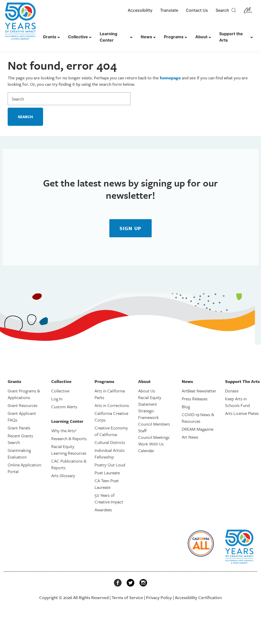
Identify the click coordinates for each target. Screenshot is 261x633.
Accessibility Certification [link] (198, 597)
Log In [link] (56, 398)
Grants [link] (49, 36)
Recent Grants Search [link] (20, 438)
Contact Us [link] (197, 10)
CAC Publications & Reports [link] (68, 464)
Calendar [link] (146, 450)
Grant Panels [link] (19, 428)
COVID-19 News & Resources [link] (198, 417)
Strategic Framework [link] (148, 413)
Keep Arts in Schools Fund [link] (237, 401)
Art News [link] (190, 437)
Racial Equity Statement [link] (149, 400)
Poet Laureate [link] (107, 472)
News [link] (146, 36)
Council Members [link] (154, 424)
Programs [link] (174, 36)
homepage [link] (170, 78)
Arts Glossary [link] (63, 475)
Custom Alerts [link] (64, 406)
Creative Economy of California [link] (111, 431)
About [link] (201, 36)
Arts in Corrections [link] (112, 405)
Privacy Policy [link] (159, 597)
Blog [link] (186, 406)
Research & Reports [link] (69, 438)
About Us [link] (146, 391)
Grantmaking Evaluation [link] (19, 453)
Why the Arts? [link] (63, 430)
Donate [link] (231, 391)
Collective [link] (78, 36)
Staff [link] (142, 430)
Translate (169, 10)
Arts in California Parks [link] (110, 394)
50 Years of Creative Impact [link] (109, 498)
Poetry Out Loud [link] (110, 465)
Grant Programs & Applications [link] (24, 394)
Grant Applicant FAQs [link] (22, 416)
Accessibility (140, 10)
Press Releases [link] (194, 398)
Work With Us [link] (151, 444)
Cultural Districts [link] (110, 442)
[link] (20, 24)
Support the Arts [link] (231, 37)
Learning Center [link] (108, 37)
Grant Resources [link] (22, 405)
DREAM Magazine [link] (197, 429)
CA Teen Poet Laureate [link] (107, 483)
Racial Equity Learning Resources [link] (68, 449)
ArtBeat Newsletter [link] (199, 391)
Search (223, 10)
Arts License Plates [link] (242, 413)
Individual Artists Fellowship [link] (110, 453)
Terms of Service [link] (127, 597)
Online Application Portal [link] (24, 468)
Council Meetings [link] (153, 437)
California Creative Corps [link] (111, 416)
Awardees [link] (103, 509)
